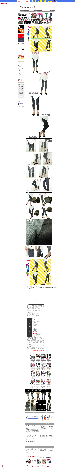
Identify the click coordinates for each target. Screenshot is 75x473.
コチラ (49, 436)
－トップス (21, 71)
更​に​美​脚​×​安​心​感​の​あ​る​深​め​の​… (34, 465)
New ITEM (21, 69)
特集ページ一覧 (21, 82)
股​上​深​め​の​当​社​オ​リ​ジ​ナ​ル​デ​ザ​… (28, 465)
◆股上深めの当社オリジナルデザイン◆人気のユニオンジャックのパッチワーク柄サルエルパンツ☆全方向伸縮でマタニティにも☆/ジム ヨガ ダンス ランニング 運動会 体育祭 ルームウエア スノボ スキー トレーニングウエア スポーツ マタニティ (33, 368)
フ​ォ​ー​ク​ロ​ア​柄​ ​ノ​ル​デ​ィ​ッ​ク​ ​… (44, 465)
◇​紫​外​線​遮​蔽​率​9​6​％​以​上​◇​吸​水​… (39, 465)
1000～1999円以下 (21, 63)
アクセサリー (40, 11)
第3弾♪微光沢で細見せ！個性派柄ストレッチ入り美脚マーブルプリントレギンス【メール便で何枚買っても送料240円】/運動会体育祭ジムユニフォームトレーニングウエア (43, 377)
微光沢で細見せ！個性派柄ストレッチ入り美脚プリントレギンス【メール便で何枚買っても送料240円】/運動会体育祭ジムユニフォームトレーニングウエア (43, 368)
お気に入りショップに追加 (21, 106)
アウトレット (21, 80)
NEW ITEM (22, 11)
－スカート (21, 74)
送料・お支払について (21, 99)
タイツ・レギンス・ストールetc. (46, 11)
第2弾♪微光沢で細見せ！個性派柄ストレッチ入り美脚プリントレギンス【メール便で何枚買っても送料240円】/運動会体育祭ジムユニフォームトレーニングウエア (49, 368)
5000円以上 (21, 66)
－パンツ (21, 73)
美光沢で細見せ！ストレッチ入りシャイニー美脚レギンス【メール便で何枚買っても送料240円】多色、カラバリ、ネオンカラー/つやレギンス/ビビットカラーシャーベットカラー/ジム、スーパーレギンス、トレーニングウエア (43, 385)
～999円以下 (21, 62)
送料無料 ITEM (52, 11)
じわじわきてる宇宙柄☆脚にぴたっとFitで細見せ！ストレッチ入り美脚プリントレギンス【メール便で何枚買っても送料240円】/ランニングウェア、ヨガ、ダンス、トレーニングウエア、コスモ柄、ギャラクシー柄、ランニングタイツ (33, 377)
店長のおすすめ (26, 11)
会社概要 (21, 101)
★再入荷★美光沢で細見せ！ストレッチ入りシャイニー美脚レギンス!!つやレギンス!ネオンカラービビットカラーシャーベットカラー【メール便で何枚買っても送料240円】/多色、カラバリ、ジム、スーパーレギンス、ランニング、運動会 (38, 385)
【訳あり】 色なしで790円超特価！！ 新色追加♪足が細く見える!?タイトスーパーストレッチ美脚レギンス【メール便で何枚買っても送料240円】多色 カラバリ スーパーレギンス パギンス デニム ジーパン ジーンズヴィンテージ (33, 385)
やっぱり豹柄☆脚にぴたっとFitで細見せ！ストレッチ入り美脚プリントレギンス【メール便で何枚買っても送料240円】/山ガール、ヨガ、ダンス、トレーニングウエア (49, 377)
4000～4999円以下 (21, 65)
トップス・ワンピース (31, 11)
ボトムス (36, 11)
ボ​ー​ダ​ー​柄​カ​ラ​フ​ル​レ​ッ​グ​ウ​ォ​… (49, 465)
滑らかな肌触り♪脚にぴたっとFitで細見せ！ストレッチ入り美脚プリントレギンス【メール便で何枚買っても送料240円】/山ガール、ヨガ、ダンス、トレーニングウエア (38, 377)
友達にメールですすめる (21, 103)
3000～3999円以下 (21, 64)
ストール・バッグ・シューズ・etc (21, 76)
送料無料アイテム (21, 77)
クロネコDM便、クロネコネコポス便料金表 (33, 418)
